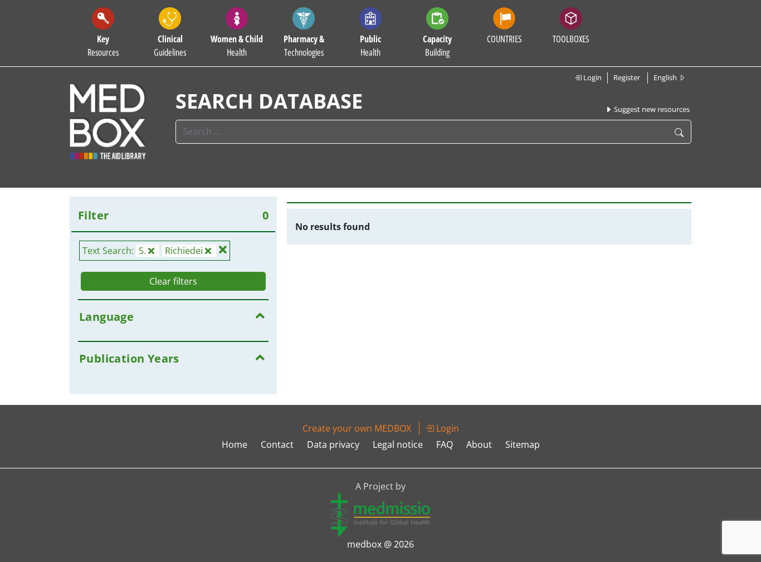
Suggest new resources (651, 109)
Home (234, 444)
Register (626, 77)
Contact (277, 444)
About (479, 444)
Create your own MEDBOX (357, 428)
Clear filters (173, 281)
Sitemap (522, 444)
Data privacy (333, 444)
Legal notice (398, 444)
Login (592, 77)
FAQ (444, 444)
